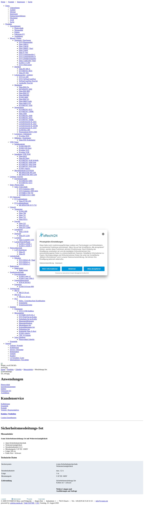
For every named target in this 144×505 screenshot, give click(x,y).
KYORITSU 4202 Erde (27, 164)
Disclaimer (14, 18)
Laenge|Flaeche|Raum (22, 242)
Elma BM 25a (24, 87)
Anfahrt (12, 10)
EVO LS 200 (23, 77)
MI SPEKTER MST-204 (28, 175)
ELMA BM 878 (24, 146)
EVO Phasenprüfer (26, 42)
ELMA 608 (23, 211)
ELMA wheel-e (24, 168)
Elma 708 (22, 213)
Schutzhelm (23, 303)
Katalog (13, 356)
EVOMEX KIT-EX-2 (27, 315)
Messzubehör (19, 313)
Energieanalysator (20, 179)
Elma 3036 (23, 114)
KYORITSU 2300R (26, 111)
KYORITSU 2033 (25, 118)
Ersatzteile (13, 341)
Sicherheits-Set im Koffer (28, 319)
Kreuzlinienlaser (20, 274)
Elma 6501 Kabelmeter (27, 140)
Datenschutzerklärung (17, 16)
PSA (16, 299)
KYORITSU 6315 (25, 183)
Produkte (8, 24)
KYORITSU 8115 (25, 109)
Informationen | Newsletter (19, 360)
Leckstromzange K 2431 (27, 122)
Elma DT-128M (24, 227)
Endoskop (18, 284)
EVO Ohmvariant (25, 65)
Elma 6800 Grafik (25, 101)
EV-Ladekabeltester (21, 203)
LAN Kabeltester (20, 250)
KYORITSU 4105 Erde (27, 166)
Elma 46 (22, 254)
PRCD (16, 291)
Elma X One (23, 52)
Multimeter (18, 85)
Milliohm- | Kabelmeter (22, 138)
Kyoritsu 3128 (24, 152)
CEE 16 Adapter (25, 335)
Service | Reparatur (16, 350)
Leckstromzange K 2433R (28, 126)
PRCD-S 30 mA (25, 297)
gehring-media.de (16, 503)
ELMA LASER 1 (25, 244)
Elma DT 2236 (24, 236)
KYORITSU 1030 (25, 105)
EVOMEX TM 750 (26, 193)
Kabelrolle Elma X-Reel (27, 331)
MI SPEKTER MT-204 (27, 173)
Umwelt (13, 207)
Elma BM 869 (24, 95)
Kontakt (11, 2)
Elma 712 (22, 217)
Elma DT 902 (24, 73)
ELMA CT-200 (24, 63)
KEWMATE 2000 (25, 89)
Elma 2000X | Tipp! (26, 48)
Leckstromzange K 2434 (27, 128)
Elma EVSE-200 (25, 201)
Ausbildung (18, 36)
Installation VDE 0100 (22, 154)
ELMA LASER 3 (25, 246)
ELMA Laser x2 (25, 276)
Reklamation (14, 352)
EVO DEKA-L (24, 262)
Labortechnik (14, 256)
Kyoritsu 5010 (24, 136)
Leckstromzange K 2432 (27, 124)
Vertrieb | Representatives (10, 410)
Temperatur (18, 209)
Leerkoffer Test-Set (26, 83)
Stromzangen (19, 107)
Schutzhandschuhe (25, 305)
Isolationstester (19, 144)
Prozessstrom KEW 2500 (28, 132)
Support (8, 343)
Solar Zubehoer (19, 337)
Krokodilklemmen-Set (27, 327)
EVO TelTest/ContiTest (27, 79)
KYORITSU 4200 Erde (27, 162)
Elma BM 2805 (24, 91)
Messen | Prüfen (15, 38)
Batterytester (14, 266)
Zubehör (13, 307)
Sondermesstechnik (17, 272)
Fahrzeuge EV (19, 34)
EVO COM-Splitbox (26, 311)
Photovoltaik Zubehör (26, 339)
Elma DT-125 (24, 225)
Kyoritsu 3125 (24, 150)
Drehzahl (17, 234)
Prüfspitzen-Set (24, 329)
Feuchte (17, 221)
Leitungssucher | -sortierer (23, 75)
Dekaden (17, 258)
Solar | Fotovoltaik (20, 187)
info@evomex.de (102, 501)
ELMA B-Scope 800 (26, 286)
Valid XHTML (29, 503)
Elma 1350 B (23, 232)
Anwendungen (15, 26)
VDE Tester (14, 142)
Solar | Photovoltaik (17, 185)
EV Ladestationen (20, 199)
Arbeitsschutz (15, 289)
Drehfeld (17, 67)
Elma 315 (22, 223)
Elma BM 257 (24, 93)
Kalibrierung (14, 348)
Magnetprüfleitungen (26, 321)
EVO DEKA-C (24, 264)
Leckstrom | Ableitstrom (22, 134)
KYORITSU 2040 (25, 116)
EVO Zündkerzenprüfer (27, 59)
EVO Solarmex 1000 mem (28, 191)
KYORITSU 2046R (26, 120)
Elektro (17, 32)
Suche (30, 2)
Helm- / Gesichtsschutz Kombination (32, 301)
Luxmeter (17, 238)
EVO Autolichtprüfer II (27, 57)
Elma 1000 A (23, 44)
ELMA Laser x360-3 (26, 278)
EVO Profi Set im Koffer (28, 317)
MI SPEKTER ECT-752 (28, 205)
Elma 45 (22, 252)
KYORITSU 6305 (25, 181)
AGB (12, 20)
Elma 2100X (23, 50)
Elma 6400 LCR (25, 103)
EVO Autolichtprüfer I (27, 55)
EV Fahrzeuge (15, 197)
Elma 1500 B (23, 46)
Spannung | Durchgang (22, 40)
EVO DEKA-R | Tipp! (27, 260)
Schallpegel (18, 230)
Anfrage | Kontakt (16, 346)
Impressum (21, 2)
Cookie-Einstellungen (8, 418)
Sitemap (13, 12)
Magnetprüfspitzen (25, 323)
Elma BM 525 (24, 99)
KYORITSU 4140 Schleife (28, 160)
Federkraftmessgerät (21, 280)
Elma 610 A (23, 219)
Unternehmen (15, 8)
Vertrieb (13, 354)
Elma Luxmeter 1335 (26, 240)
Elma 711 (22, 215)
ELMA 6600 (23, 97)
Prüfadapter (18, 309)
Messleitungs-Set (25, 325)
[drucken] (16, 499)
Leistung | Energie (16, 177)
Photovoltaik (18, 28)
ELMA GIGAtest (25, 148)
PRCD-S (17, 295)
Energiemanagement (8, 387)
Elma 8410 (23, 156)
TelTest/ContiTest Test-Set (28, 81)
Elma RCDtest (24, 158)
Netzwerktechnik (16, 248)
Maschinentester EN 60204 (24, 170)
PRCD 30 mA (24, 293)
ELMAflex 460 (24, 130)
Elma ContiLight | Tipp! (27, 61)
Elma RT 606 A (24, 69)
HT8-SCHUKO (24, 282)
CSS (37, 503)
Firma (7, 6)
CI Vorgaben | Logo (17, 358)
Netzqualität (18, 30)
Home (3, 2)
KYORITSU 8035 (25, 71)
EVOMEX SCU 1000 (27, 195)
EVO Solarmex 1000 (26, 189)
